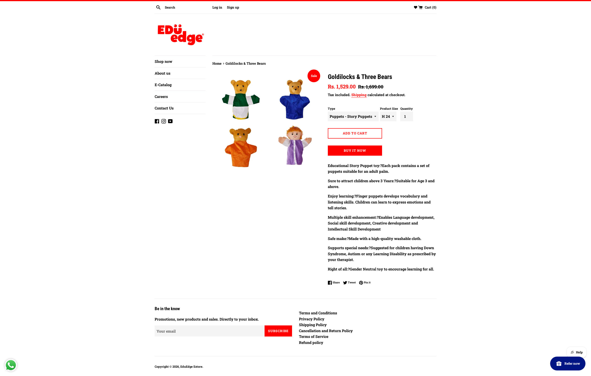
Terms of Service (313, 336)
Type (331, 108)
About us (162, 73)
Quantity (406, 108)
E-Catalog (163, 84)
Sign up (233, 7)
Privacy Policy (311, 318)
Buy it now (355, 150)
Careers (161, 96)
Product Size (389, 108)
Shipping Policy (313, 324)
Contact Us (164, 108)
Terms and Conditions (318, 312)
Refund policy (311, 342)
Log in (217, 7)
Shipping (359, 94)
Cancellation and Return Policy (326, 330)
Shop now (163, 61)
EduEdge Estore (191, 366)
